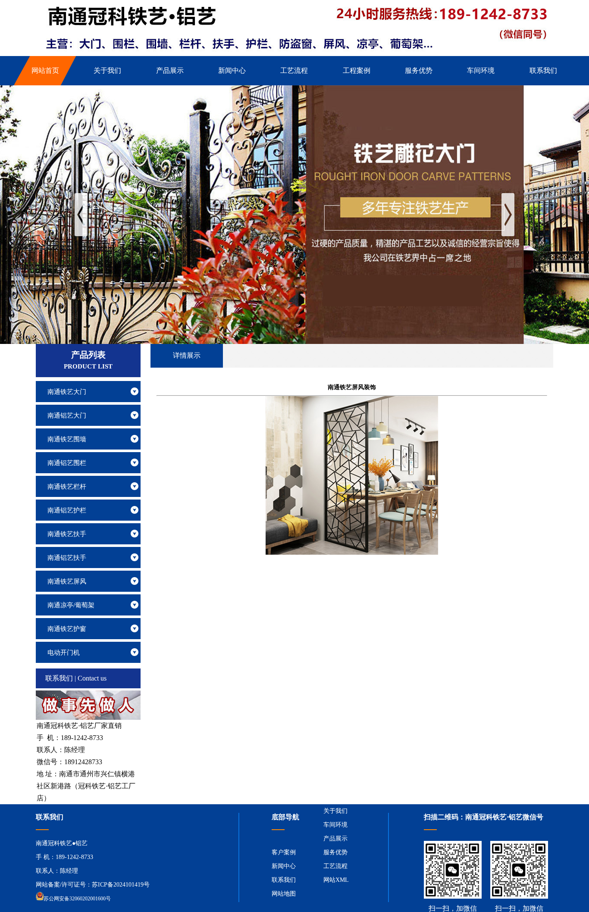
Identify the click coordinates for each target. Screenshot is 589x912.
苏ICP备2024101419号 (121, 884)
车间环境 (335, 824)
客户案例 (284, 852)
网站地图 (284, 893)
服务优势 (335, 852)
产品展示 (335, 838)
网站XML (336, 880)
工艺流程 (335, 866)
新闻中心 (284, 866)
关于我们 (335, 811)
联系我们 (284, 880)
